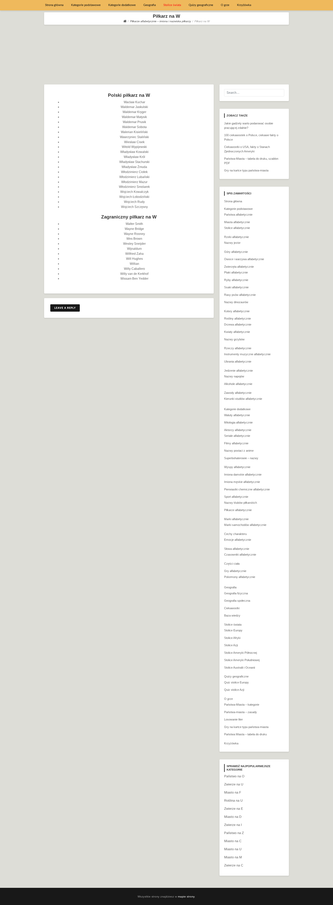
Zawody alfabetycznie (237, 392)
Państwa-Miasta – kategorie (241, 704)
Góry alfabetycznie (236, 251)
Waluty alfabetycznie (237, 415)
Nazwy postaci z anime (239, 450)
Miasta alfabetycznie (237, 222)
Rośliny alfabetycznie (237, 318)
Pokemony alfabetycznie (239, 577)
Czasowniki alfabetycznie (240, 554)
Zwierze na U (233, 784)
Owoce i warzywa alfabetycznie (244, 259)
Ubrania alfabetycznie (237, 361)
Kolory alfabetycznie (237, 311)
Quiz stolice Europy (236, 682)
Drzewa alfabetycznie (237, 324)
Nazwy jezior (232, 242)
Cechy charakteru (235, 534)
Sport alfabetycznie (236, 496)
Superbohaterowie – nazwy (241, 458)
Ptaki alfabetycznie (236, 272)
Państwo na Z (234, 833)
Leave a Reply (65, 307)
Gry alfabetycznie (235, 571)
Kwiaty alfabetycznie (237, 331)
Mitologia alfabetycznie (238, 422)
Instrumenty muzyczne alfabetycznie (247, 354)
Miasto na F (232, 792)
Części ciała (232, 563)
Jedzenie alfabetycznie (238, 370)
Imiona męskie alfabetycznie (242, 481)
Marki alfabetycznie (236, 519)
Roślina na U (233, 800)
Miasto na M (233, 857)
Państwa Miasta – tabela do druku (245, 734)
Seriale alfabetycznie (237, 435)
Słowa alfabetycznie (236, 548)
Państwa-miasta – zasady (240, 712)
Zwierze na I (233, 825)
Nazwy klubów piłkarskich (240, 502)
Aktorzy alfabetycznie (237, 430)
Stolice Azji (231, 645)
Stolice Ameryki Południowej (242, 660)
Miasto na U (232, 849)
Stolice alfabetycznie (237, 227)
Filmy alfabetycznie (236, 443)
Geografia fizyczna (236, 593)
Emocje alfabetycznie (237, 539)
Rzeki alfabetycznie (236, 237)
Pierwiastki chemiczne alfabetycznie (247, 489)
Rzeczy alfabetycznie (237, 348)
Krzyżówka (244, 5)
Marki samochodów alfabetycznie (245, 524)
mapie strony (186, 896)
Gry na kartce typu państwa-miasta (246, 170)
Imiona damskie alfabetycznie (243, 474)
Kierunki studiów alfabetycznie (243, 398)
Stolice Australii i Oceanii (239, 667)
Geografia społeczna (237, 600)
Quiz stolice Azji (234, 689)
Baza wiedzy (232, 615)
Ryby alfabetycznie (236, 280)
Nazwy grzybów (234, 339)
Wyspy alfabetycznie (237, 467)
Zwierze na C (233, 865)
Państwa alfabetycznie (238, 214)
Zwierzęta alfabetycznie (239, 266)
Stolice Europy (233, 630)
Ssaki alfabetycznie (236, 287)
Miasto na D (232, 817)
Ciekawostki (232, 608)
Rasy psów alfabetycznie (240, 294)
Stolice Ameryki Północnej (240, 652)
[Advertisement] (166, 54)
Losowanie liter (233, 719)
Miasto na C (232, 841)
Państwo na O (234, 776)
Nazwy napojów (234, 376)
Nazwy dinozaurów (236, 302)
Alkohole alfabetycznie (238, 383)
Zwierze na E (233, 809)
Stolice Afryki (232, 637)
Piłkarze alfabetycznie (238, 510)
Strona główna (54, 5)
